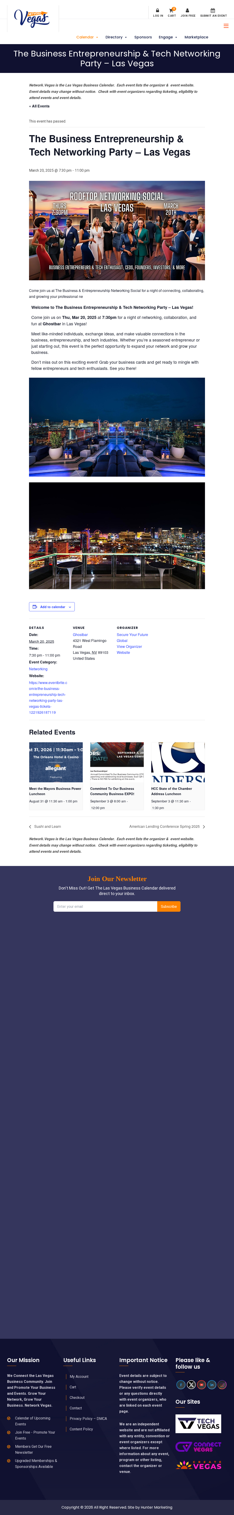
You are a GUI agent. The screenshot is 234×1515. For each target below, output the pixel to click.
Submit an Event (213, 15)
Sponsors (143, 37)
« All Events (39, 106)
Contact (76, 1408)
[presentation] (56, 762)
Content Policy (81, 1429)
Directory (114, 37)
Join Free (188, 15)
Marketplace (196, 37)
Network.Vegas (33, 19)
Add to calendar (52, 606)
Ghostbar (80, 634)
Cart (172, 12)
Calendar (85, 37)
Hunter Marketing (156, 1507)
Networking (38, 668)
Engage (166, 37)
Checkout (77, 1397)
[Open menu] (225, 25)
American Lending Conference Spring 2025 (165, 826)
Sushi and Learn (47, 826)
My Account (79, 1376)
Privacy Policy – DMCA (88, 1418)
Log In (158, 15)
